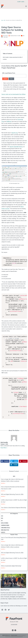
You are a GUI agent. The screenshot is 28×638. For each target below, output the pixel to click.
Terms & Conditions (21, 635)
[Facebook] (5, 609)
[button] (5, 461)
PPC (2, 518)
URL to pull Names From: (8, 73)
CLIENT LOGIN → (21, 1)
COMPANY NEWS (5, 525)
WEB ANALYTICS (5, 530)
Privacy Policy (7, 636)
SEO (4, 20)
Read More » (4, 447)
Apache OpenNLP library (16, 146)
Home (2, 20)
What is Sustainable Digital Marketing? (11, 566)
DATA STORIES (4, 523)
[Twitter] (8, 609)
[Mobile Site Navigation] (26, 6)
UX (1, 520)
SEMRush (9, 121)
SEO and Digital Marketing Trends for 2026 (12, 494)
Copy (25, 257)
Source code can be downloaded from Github (13, 94)
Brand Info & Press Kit (19, 636)
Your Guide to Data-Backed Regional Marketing (13, 507)
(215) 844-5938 (14, 624)
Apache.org (15, 132)
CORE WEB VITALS (5, 527)
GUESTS (3, 532)
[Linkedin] (2, 609)
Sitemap (12, 636)
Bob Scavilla (4, 442)
